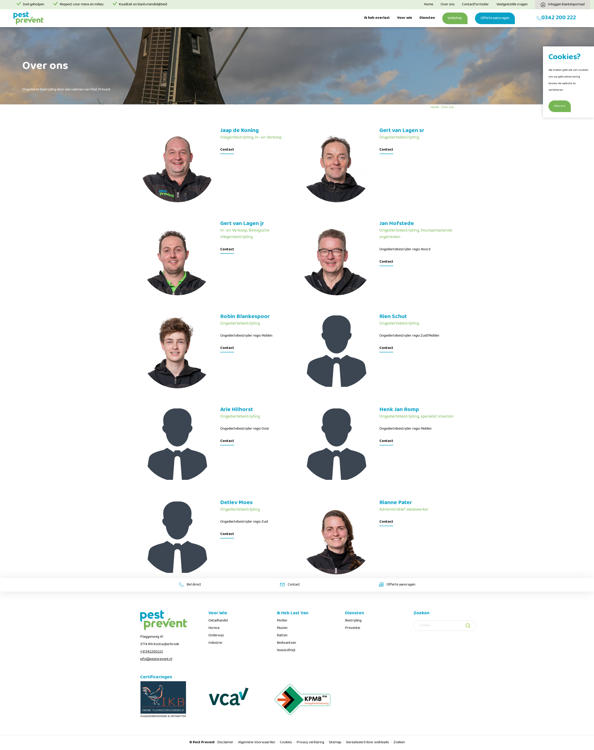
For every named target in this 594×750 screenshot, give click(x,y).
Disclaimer (225, 742)
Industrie (215, 643)
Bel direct (193, 585)
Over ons (448, 4)
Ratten (282, 635)
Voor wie (404, 18)
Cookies (286, 742)
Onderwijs (216, 635)
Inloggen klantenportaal (566, 4)
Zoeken (399, 742)
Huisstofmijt (286, 650)
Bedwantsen (286, 643)
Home (428, 4)
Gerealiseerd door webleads (368, 742)
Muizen (282, 628)
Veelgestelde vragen (512, 4)
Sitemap (335, 742)
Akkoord (559, 106)
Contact (227, 150)
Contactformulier (475, 4)
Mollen (282, 620)
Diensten (427, 18)
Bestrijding (353, 620)
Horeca (214, 628)
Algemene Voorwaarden (257, 742)
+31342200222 (151, 652)
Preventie (352, 628)
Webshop (455, 18)
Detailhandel (218, 620)
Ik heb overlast (377, 18)
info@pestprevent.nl (156, 659)
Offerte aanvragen (495, 18)
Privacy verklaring (311, 742)
